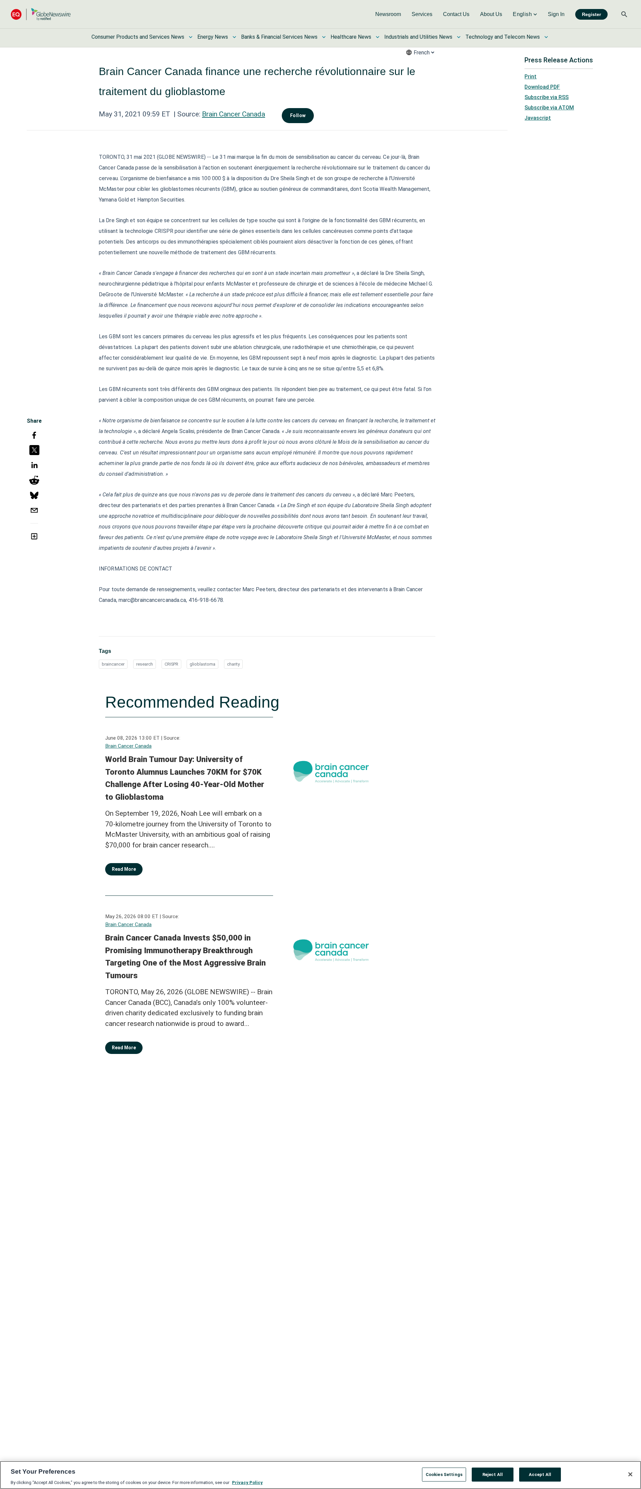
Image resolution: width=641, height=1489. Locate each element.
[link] (388, 14)
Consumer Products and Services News (137, 37)
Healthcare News (351, 37)
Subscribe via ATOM (549, 107)
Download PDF (542, 87)
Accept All (540, 1474)
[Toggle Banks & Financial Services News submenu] (323, 37)
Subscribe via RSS (546, 97)
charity (233, 664)
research (144, 664)
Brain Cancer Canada (233, 114)
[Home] (41, 14)
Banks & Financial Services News (279, 37)
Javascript (537, 118)
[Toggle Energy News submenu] (234, 37)
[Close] (630, 1474)
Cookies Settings (444, 1474)
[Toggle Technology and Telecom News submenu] (546, 37)
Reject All (492, 1474)
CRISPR (171, 664)
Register (591, 14)
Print (530, 76)
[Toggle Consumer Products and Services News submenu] (190, 37)
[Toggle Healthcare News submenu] (377, 37)
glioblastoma (202, 664)
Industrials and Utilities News (418, 37)
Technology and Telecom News (502, 37)
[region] (320, 1475)
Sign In (556, 14)
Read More (124, 869)
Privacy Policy (247, 1482)
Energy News (212, 37)
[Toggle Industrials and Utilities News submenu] (458, 37)
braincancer (113, 664)
